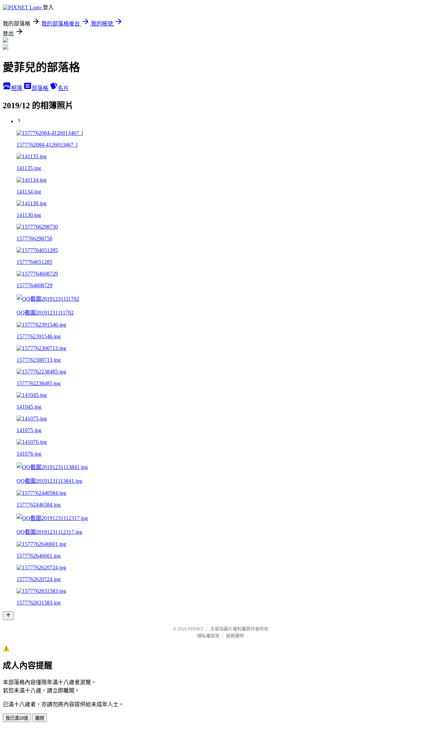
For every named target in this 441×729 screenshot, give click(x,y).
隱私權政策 (208, 635)
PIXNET (196, 628)
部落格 (41, 88)
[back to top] (8, 615)
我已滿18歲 (17, 718)
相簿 (17, 88)
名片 (63, 88)
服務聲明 (235, 635)
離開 (39, 718)
